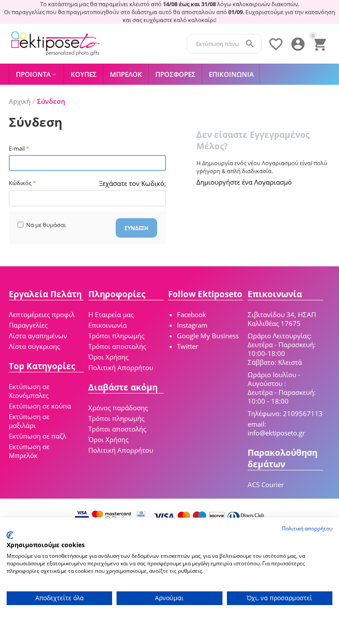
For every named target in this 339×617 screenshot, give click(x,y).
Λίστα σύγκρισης (34, 346)
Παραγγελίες (28, 325)
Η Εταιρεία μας (111, 314)
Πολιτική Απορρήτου (120, 367)
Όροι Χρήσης (108, 356)
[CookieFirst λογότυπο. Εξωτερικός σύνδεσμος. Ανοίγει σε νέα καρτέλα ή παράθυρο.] (10, 535)
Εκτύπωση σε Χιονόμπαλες (29, 391)
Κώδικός (20, 183)
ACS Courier (266, 484)
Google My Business (208, 335)
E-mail (17, 148)
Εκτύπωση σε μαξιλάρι (29, 421)
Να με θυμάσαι (46, 225)
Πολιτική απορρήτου (307, 528)
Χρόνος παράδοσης (118, 407)
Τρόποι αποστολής (117, 346)
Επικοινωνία (107, 325)
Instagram (192, 325)
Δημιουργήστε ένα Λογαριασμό (244, 182)
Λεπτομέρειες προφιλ (42, 314)
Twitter (187, 346)
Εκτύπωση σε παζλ (37, 436)
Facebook (191, 314)
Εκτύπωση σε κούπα (40, 405)
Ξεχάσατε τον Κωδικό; (132, 183)
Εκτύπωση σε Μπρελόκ (29, 451)
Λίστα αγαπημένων (38, 335)
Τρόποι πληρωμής (116, 335)
